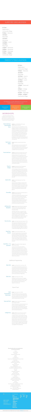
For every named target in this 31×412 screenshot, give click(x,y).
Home (13, 395)
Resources (14, 404)
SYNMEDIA (22, 410)
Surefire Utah (14, 396)
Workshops (15, 403)
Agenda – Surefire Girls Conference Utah (16, 399)
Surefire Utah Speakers (15, 402)
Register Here (14, 407)
